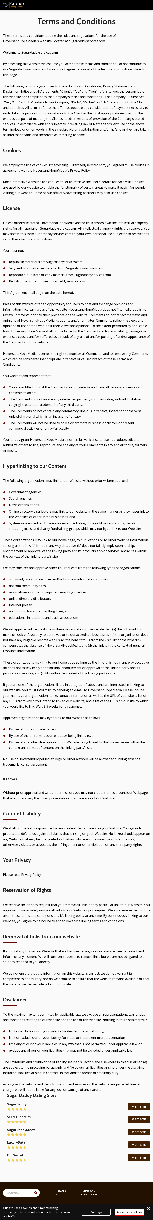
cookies (26, 1208)
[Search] (36, 1193)
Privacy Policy (61, 1192)
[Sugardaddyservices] (13, 5)
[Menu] (147, 5)
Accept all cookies (129, 1212)
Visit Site (139, 1106)
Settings (96, 1212)
